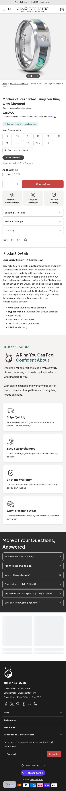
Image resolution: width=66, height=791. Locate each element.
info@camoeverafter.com (23, 693)
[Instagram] (23, 704)
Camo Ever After (36, 779)
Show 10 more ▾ (13, 158)
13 (48, 143)
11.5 (17, 143)
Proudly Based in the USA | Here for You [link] (33, 2)
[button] (10, 9)
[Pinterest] (18, 704)
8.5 (17, 136)
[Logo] (33, 9)
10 (48, 136)
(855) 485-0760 (15, 682)
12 (28, 143)
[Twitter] (12, 704)
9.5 (38, 136)
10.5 (58, 136)
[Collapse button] (33, 557)
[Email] (29, 704)
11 (7, 143)
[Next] (38, 76)
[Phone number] (35, 704)
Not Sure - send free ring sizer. (17, 150)
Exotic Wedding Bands (19, 84)
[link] (12, 240)
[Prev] (28, 76)
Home (4, 84)
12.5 (38, 143)
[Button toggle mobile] (4, 9)
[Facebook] (6, 704)
